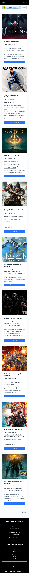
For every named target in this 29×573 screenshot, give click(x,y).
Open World (14, 553)
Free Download (14, 62)
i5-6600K (6, 105)
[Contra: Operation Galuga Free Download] (14, 358)
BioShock (20, 434)
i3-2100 (14, 219)
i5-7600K (14, 325)
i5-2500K (18, 219)
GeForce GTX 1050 (8, 103)
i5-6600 (19, 48)
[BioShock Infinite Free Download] (14, 414)
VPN (23, 571)
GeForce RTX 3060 (8, 273)
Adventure (13, 46)
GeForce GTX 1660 (17, 103)
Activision (15, 216)
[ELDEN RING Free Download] (14, 140)
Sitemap (19, 571)
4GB (6, 216)
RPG (21, 166)
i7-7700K (18, 382)
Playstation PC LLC (14, 532)
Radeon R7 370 (7, 326)
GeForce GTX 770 (8, 382)
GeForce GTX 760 (14, 217)
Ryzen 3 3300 (7, 167)
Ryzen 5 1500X (21, 50)
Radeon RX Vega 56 (15, 166)
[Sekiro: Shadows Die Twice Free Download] (14, 194)
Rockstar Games (14, 534)
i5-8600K (15, 273)
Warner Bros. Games (14, 537)
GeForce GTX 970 (8, 219)
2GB (6, 434)
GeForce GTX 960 (8, 325)
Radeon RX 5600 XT (18, 105)
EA (14, 530)
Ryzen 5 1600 (14, 107)
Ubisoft (14, 536)
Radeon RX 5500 (21, 273)
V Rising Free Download (11, 41)
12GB (6, 46)
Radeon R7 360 (7, 50)
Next (23, 512)
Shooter (19, 326)
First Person (6, 436)
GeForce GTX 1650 (15, 271)
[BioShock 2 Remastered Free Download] (14, 466)
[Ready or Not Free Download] (14, 302)
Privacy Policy (12, 571)
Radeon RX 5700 (7, 274)
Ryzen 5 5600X (7, 51)
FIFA (18, 102)
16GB (9, 161)
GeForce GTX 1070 (20, 46)
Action (9, 46)
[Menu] (26, 2)
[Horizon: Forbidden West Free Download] (14, 249)
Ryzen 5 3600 (13, 167)
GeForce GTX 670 (8, 490)
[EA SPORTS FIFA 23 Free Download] (14, 79)
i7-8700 (18, 164)
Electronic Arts (13, 102)
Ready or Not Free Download (13, 318)
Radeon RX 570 (7, 107)
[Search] (24, 2)
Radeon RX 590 (14, 50)
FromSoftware (7, 162)
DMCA (6, 571)
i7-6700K (11, 105)
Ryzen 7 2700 (20, 107)
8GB (8, 102)
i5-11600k (15, 48)
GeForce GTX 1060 (15, 162)
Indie (18, 325)
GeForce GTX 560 (13, 436)
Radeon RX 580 (7, 166)
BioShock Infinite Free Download (14, 429)
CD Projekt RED (14, 528)
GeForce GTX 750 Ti (8, 48)
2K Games (9, 434)
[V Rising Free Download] (14, 26)
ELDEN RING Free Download (12, 156)
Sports (5, 108)
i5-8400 (14, 164)
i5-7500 (14, 382)
